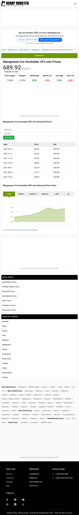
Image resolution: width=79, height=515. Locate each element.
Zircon (68, 407)
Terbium (24, 418)
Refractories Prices (9, 310)
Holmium (15, 415)
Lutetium (35, 415)
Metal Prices (12, 50)
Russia (4, 349)
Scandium (15, 418)
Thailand (5, 363)
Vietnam (5, 377)
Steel (4, 422)
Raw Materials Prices (55, 418)
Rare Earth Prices (8, 291)
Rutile (23, 403)
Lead (60, 387)
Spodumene (68, 403)
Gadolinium (6, 415)
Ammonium (29, 391)
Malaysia (5, 340)
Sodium (58, 403)
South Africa (6, 354)
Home (3, 50)
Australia (5, 321)
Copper (52, 387)
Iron (73, 418)
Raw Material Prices (9, 296)
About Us (9, 474)
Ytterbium (33, 418)
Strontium (5, 407)
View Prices (8, 138)
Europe (4, 331)
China (4, 326)
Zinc (3, 391)
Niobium (68, 399)
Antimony (39, 391)
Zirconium (5, 411)
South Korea (6, 359)
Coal (68, 418)
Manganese (35, 50)
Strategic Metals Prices (10, 287)
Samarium (31, 403)
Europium (65, 411)
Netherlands (6, 345)
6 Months (44, 194)
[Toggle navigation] (75, 3)
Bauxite (44, 387)
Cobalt (21, 395)
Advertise (9, 482)
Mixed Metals (46, 415)
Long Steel (34, 422)
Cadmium (64, 391)
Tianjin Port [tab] (39, 55)
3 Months (32, 194)
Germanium (38, 395)
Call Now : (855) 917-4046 (28, 40)
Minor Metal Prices (15, 391)
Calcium (4, 395)
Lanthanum (25, 415)
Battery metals (34, 387)
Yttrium (42, 418)
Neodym (57, 415)
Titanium (33, 407)
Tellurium (24, 407)
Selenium (41, 403)
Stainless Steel (46, 422)
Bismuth (55, 391)
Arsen (47, 391)
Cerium (37, 411)
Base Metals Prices (9, 282)
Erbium (56, 411)
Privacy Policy (12, 513)
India (4, 335)
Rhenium (16, 403)
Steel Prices (6, 301)
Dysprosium (46, 411)
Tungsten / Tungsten (46, 407)
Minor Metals (24, 50)
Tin (73, 387)
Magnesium (26, 399)
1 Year (56, 194)
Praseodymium (68, 415)
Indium (55, 395)
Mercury (47, 399)
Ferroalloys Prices (8, 305)
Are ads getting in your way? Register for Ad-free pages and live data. (39, 116)
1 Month (21, 194)
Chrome (13, 395)
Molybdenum (57, 399)
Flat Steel (23, 422)
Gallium (28, 395)
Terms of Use (23, 513)
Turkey (4, 368)
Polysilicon (6, 403)
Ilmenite (48, 395)
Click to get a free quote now (50, 40)
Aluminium (22, 387)
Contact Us (10, 478)
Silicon (50, 403)
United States (7, 373)
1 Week (9, 194)
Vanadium (59, 407)
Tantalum (14, 407)
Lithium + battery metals (10, 399)
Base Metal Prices (9, 387)
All (68, 194)
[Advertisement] (39, 16)
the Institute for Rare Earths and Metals (25, 230)
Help (7, 486)
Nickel (66, 387)
